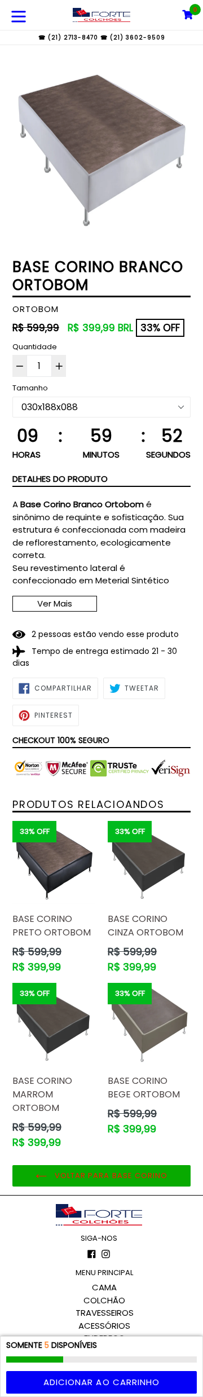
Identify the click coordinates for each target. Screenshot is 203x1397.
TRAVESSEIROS (105, 1313)
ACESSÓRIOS (104, 1326)
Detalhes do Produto (60, 479)
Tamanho (30, 388)
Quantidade (34, 346)
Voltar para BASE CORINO (109, 1175)
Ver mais (54, 603)
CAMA (104, 1287)
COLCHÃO (104, 1300)
